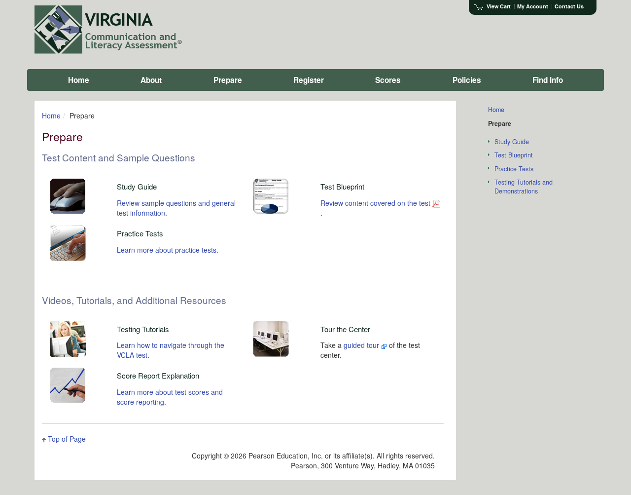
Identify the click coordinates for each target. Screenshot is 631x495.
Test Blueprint (513, 155)
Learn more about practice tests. (167, 250)
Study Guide (511, 141)
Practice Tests (513, 168)
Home (51, 115)
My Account (532, 6)
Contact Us (569, 6)
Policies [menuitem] (467, 80)
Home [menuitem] (78, 80)
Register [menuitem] (308, 80)
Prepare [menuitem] (227, 80)
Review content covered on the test (375, 203)
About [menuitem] (151, 80)
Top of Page (67, 439)
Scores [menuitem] (388, 80)
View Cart (499, 6)
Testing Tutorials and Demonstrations (523, 186)
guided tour (362, 345)
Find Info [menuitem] (547, 80)
